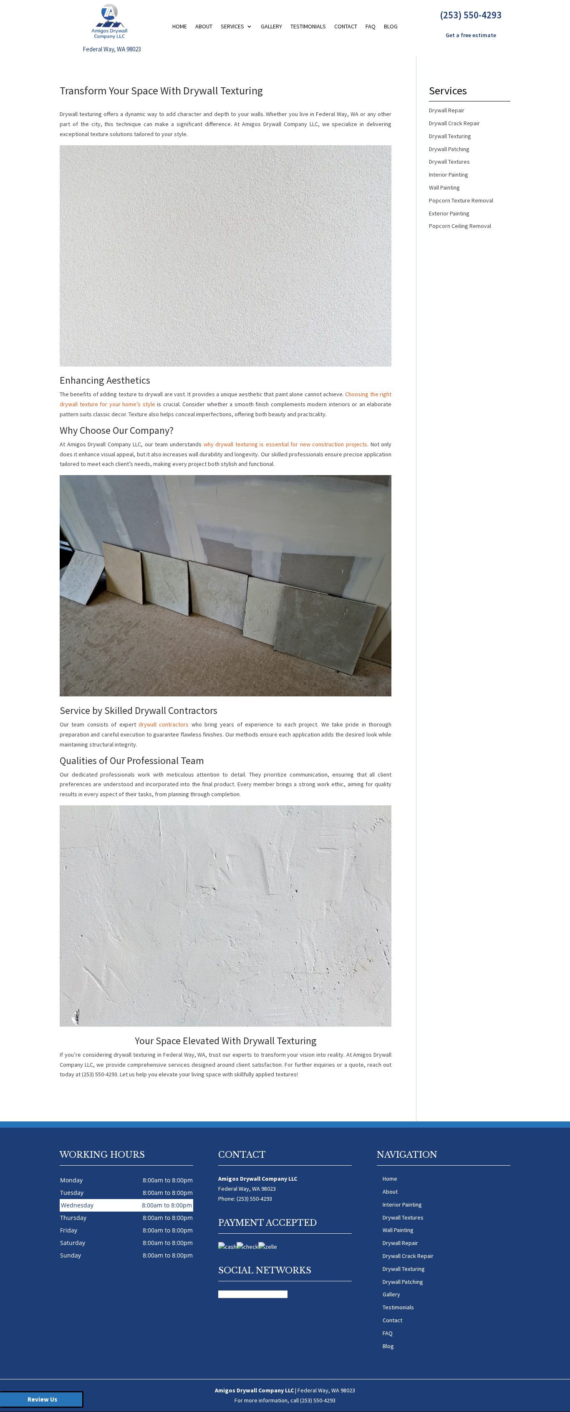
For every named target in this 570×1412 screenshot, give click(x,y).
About (203, 26)
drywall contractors (164, 724)
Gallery (271, 26)
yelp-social (274, 1294)
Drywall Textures (403, 1217)
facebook (230, 1294)
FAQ (371, 26)
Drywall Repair (400, 1243)
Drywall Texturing (404, 1269)
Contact (345, 26)
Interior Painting (402, 1204)
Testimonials (308, 26)
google (251, 1294)
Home (179, 26)
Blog (391, 26)
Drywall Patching (403, 1281)
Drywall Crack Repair (408, 1256)
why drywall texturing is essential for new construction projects (286, 444)
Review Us (42, 1399)
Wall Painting (398, 1230)
